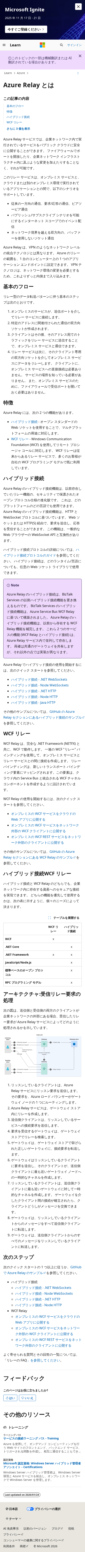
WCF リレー (14, 122)
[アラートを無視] (78, 6)
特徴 (9, 111)
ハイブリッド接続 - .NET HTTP (33, 691)
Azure (21, 73)
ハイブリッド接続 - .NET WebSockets (39, 679)
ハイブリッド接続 (18, 117)
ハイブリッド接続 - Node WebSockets (40, 685)
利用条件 (9, 1546)
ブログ (56, 1528)
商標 (23, 1546)
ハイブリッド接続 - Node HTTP (34, 696)
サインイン (74, 45)
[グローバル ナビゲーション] (4, 45)
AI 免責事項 (11, 1528)
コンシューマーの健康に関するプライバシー (32, 1540)
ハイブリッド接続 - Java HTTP (33, 702)
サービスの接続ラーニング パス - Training (31, 1438)
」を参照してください (43, 1360)
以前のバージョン (35, 1528)
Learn (8, 73)
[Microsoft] (42, 45)
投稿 (71, 1528)
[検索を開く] (61, 45)
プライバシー (12, 1534)
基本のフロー (15, 106)
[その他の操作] (78, 73)
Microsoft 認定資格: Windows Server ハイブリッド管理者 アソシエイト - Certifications (42, 1465)
